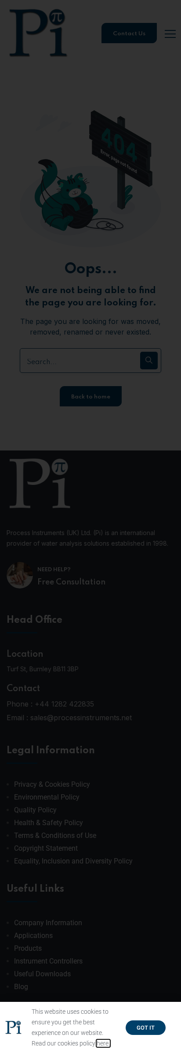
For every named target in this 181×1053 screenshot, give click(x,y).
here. (103, 1043)
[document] (90, 526)
